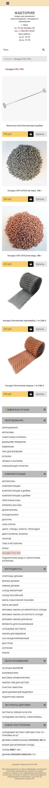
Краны (5, 548)
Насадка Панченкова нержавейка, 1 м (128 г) (24, 320)
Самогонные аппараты (14, 437)
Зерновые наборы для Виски (17, 619)
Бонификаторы (10, 672)
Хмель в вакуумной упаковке (18, 600)
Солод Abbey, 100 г (11, 749)
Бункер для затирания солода (18, 744)
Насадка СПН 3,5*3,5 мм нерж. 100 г (24, 190)
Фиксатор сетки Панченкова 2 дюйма (24, 125)
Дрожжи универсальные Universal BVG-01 (24, 740)
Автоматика (8, 481)
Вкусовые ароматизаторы (16, 677)
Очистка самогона (12, 687)
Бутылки (6, 456)
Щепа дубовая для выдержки (17, 692)
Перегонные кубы (11, 500)
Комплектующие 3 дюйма (16, 495)
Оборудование (10, 427)
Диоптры (7, 519)
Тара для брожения (12, 451)
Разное (5, 652)
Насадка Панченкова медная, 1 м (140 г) (24, 385)
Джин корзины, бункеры (15, 533)
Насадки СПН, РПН (11, 553)
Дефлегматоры (10, 509)
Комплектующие (11, 486)
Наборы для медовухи (14, 633)
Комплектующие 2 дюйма (16, 490)
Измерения (8, 446)
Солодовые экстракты (14, 628)
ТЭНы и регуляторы (12, 543)
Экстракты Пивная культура (17, 712)
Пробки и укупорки (12, 461)
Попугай (6, 538)
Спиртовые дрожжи (12, 576)
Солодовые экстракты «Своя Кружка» (22, 716)
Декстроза (7, 643)
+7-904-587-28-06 (26, 30)
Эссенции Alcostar (12, 668)
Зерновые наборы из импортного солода (24, 609)
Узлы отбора (9, 524)
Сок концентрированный (15, 638)
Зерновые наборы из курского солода (22, 614)
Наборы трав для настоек (15, 682)
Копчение (7, 648)
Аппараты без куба (12, 505)
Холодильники (10, 514)
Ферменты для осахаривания (17, 624)
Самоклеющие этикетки (15, 465)
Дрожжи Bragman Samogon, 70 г (19, 754)
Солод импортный (12, 590)
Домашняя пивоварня (14, 441)
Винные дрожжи (10, 580)
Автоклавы (8, 432)
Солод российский (12, 595)
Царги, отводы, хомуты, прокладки (21, 529)
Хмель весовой (10, 604)
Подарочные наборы (13, 696)
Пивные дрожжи (10, 585)
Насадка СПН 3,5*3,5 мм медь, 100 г (24, 255)
